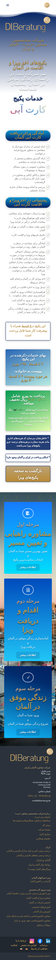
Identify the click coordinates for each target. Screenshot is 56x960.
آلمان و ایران (43, 860)
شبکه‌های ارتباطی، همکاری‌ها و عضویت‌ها (31, 820)
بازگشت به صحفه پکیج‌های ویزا (28, 474)
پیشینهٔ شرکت (44, 829)
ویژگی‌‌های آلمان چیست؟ (39, 869)
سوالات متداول (43, 925)
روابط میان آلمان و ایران (39, 864)
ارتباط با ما (21, 940)
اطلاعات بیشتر (26, 567)
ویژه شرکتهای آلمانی (41, 877)
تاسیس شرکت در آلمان (39, 902)
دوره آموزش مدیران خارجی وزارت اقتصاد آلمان (28, 893)
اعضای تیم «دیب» (42, 817)
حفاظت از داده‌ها (39, 948)
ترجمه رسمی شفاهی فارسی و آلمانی (33, 855)
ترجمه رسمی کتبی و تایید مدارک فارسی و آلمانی (28, 850)
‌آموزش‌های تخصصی (41, 906)
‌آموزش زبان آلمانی (41, 911)
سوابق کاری (44, 834)
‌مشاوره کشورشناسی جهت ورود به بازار (32, 920)
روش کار (46, 824)
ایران (48, 847)
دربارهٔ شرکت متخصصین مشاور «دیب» (32, 813)
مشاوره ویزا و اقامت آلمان (38, 897)
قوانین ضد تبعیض (28, 945)
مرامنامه (44, 945)
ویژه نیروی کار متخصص (39, 889)
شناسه (14, 945)
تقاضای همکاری (43, 838)
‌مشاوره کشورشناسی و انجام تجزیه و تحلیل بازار (28, 915)
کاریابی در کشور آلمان (40, 881)
